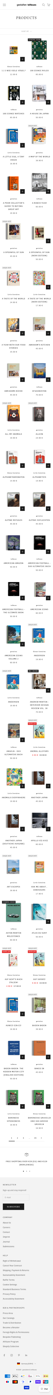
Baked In (39, 1068)
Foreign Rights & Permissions (16, 1332)
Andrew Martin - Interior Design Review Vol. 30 (39, 705)
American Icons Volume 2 (14, 657)
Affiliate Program (11, 1342)
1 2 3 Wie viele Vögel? (14, 70)
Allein (39, 434)
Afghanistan (39, 391)
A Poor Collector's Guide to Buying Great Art (13, 206)
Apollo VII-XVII (39, 840)
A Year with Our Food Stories (14, 346)
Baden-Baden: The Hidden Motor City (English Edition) (13, 1071)
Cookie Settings (10, 1284)
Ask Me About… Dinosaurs (39, 888)
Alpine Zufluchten (39, 520)
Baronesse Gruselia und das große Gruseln (39, 1121)
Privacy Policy (9, 1294)
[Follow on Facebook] (4, 1355)
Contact (6, 1232)
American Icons (39, 609)
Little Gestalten (14, 153)
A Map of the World (39, 156)
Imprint (6, 1237)
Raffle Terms (9, 1280)
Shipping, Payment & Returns (16, 1270)
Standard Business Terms (14, 1289)
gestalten (39, 110)
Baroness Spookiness (13, 1119)
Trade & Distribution (12, 1323)
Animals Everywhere (13, 797)
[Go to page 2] (41, 1138)
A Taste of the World (13, 298)
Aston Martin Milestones (13, 934)
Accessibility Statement (13, 1299)
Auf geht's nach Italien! (13, 980)
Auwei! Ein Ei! (13, 1025)
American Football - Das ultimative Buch (39, 564)
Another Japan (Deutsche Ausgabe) (14, 842)
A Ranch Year (39, 203)
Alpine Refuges (13, 520)
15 (35, 1138)
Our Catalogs (8, 1318)
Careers (6, 1227)
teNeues (39, 66)
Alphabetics (39, 477)
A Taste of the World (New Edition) (39, 300)
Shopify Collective (11, 1346)
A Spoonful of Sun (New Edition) (39, 254)
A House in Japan (39, 113)
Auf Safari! (39, 979)
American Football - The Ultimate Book (13, 611)
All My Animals (13, 434)
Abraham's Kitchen (39, 345)
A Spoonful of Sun (13, 252)
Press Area (8, 1313)
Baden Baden (39, 1025)
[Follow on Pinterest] (19, 1355)
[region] (26, 1159)
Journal (6, 1242)
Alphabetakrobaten (14, 477)
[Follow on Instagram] (11, 1355)
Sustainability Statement (14, 1275)
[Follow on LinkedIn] (26, 1355)
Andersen (39, 655)
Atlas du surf (39, 933)
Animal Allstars (39, 751)
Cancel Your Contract (12, 1265)
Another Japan (39, 797)
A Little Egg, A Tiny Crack (13, 158)
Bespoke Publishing (12, 1337)
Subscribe (13, 1207)
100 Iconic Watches (13, 113)
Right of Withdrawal (12, 1261)
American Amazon (13, 563)
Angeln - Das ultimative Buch (14, 752)
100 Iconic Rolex (39, 70)
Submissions (8, 1246)
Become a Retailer (11, 1327)
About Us (7, 1223)
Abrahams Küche (13, 391)
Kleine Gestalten (13, 66)
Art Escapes (13, 887)
